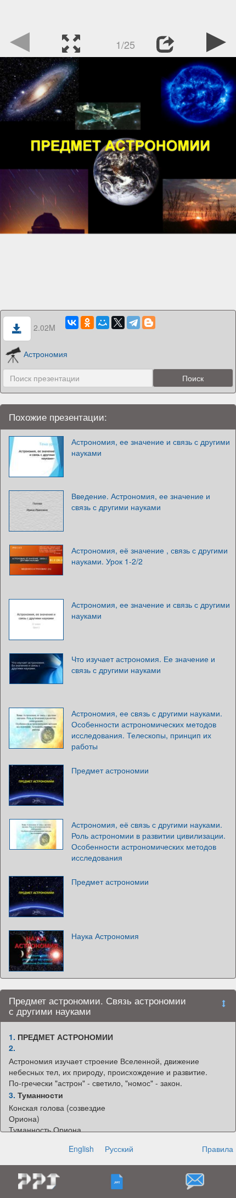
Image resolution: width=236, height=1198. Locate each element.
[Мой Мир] (102, 322)
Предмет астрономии (110, 770)
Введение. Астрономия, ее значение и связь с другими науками (140, 501)
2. (12, 1047)
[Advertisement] (118, 13)
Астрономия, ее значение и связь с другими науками (150, 447)
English (81, 1148)
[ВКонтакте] (71, 322)
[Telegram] (133, 322)
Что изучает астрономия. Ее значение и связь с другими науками (143, 664)
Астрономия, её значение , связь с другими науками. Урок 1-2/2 (149, 556)
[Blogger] (148, 322)
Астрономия (46, 353)
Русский (119, 1148)
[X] (118, 322)
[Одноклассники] (87, 322)
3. (12, 1094)
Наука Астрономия (105, 935)
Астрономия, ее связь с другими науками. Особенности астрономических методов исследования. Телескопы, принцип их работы (146, 729)
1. (12, 1036)
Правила (217, 1148)
